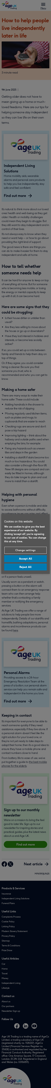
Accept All (25, 558)
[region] (25, 544)
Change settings (25, 550)
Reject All (25, 567)
